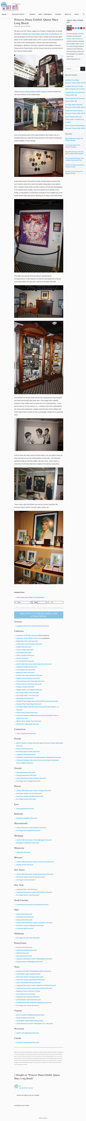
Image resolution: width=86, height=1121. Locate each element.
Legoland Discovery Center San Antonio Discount (34, 988)
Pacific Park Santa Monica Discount (29, 675)
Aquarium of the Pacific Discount (28, 638)
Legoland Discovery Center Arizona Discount (32, 626)
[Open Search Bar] (83, 14)
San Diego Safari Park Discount (27, 692)
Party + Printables (45, 14)
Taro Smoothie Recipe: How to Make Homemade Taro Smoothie (74, 160)
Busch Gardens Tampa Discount (28, 743)
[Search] (82, 69)
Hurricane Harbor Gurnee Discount (28, 793)
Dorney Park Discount (24, 947)
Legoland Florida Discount (25, 754)
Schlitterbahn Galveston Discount (28, 1000)
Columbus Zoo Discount (25, 917)
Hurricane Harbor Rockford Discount (29, 796)
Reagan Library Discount (25, 687)
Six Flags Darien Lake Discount (27, 895)
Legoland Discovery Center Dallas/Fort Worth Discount (36, 985)
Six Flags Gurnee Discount (26, 799)
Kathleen (81, 33)
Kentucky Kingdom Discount (26, 818)
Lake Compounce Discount (26, 733)
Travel (4, 14)
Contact (58, 14)
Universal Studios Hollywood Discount (30, 715)
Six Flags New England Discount (28, 830)
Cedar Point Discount (24, 914)
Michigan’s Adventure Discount (27, 843)
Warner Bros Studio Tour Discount (28, 721)
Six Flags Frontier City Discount (27, 938)
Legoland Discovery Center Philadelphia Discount (34, 959)
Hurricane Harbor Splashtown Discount (30, 980)
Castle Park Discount (23, 647)
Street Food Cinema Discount (26, 712)
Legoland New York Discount (26, 889)
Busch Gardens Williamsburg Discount (30, 1015)
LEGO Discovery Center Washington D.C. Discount (34, 1023)
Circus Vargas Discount (24, 650)
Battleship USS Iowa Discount (27, 641)
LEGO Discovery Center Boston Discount (31, 827)
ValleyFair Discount (23, 852)
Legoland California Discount (26, 667)
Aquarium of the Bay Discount (27, 635)
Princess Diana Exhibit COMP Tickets (32, 91)
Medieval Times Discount (25, 672)
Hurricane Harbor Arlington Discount (29, 977)
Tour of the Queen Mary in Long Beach (30, 597)
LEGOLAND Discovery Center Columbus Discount (34, 922)
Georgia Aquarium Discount (26, 775)
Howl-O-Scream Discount (49, 701)
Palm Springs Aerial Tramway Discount (30, 681)
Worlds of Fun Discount (24, 865)
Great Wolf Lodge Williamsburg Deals (29, 1021)
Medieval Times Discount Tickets (28, 991)
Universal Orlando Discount (26, 760)
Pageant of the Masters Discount (28, 678)
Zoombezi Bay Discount (24, 928)
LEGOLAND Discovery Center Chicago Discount (33, 790)
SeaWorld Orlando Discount (26, 757)
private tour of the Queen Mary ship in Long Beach (41, 34)
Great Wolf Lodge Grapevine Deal (28, 974)
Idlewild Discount (22, 953)
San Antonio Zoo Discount (25, 994)
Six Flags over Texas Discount (27, 1005)
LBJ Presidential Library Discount (28, 982)
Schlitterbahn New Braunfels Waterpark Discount (33, 1002)
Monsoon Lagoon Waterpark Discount (30, 925)
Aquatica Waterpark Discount (50, 757)
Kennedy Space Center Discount (28, 751)
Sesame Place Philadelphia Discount (29, 962)
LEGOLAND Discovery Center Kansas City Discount (35, 862)
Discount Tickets (18, 14)
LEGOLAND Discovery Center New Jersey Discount (34, 874)
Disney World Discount (24, 749)
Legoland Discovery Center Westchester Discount (34, 892)
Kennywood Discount (24, 956)
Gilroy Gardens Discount (25, 655)
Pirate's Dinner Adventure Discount (29, 684)
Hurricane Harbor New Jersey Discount (30, 877)
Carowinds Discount (23, 904)
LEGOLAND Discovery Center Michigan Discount (33, 840)
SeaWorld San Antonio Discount (27, 997)
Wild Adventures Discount (25, 772)
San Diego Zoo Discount (25, 698)
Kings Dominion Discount (25, 1018)
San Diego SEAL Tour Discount (27, 695)
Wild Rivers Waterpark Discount (27, 724)
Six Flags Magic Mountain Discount (29, 707)
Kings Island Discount (24, 920)
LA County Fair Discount (25, 661)
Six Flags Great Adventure (25, 880)
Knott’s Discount (22, 658)
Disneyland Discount (23, 652)
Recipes (32, 14)
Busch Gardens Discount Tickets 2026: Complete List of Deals (74, 119)
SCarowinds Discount (40, 904)
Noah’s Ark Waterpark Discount (27, 1033)
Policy (76, 14)
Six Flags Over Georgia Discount (28, 781)
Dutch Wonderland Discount (26, 950)
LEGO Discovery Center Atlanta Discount (31, 778)
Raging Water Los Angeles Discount (29, 690)
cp (20, 1085)
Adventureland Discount (25, 808)
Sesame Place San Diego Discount (28, 704)
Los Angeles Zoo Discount (25, 670)
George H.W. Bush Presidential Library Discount (33, 971)
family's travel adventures (75, 38)
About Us (68, 14)
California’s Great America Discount (29, 644)
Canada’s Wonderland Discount (27, 1042)
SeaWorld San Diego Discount (27, 701)
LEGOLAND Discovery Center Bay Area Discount (33, 664)
